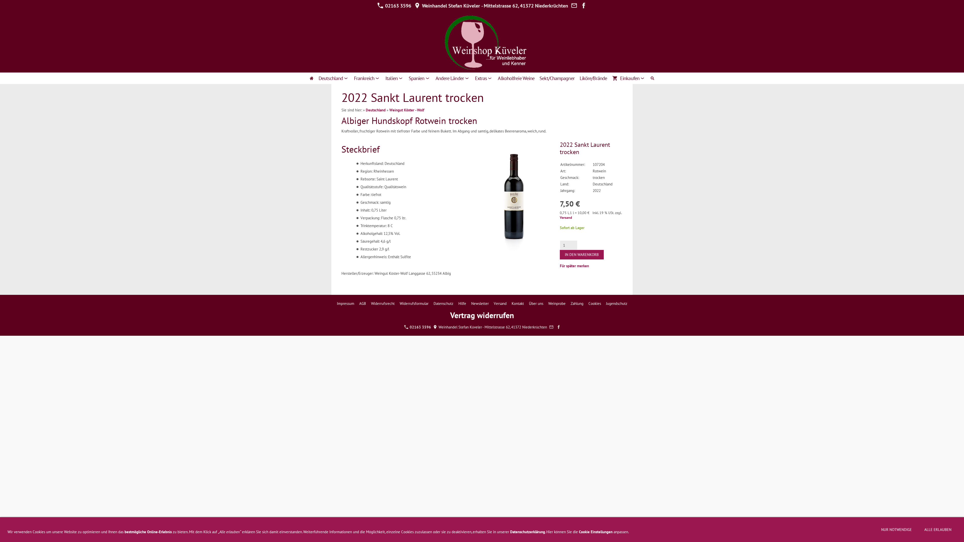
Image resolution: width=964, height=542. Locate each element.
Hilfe (462, 303)
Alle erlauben (937, 529)
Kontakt (518, 303)
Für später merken (574, 265)
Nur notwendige (896, 529)
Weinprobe (557, 303)
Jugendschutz (616, 303)
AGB (362, 303)
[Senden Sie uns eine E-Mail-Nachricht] (574, 6)
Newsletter (480, 303)
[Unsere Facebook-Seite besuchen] (583, 6)
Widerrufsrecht (383, 303)
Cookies (594, 303)
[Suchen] (652, 78)
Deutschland (376, 110)
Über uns (536, 303)
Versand (566, 217)
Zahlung (577, 303)
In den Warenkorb (582, 254)
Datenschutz (443, 303)
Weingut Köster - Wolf (406, 110)
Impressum (345, 303)
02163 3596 (397, 6)
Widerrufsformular (414, 303)
